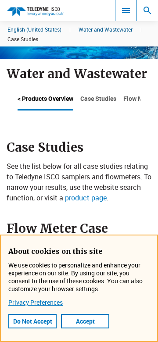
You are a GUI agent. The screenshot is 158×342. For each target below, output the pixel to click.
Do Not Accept (32, 321)
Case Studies (98, 98)
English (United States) (34, 29)
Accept (85, 321)
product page (86, 198)
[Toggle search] (147, 10)
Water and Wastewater (106, 29)
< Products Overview (45, 98)
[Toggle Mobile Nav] (126, 10)
